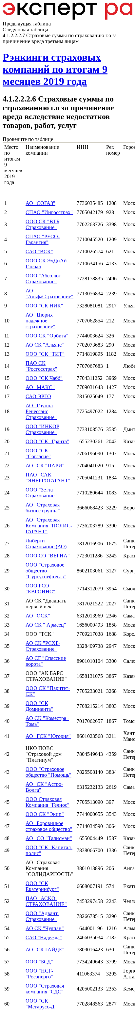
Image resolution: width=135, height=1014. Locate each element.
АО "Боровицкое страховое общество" (49, 826)
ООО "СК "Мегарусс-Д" (41, 1003)
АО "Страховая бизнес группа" (43, 507)
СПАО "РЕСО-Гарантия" (43, 239)
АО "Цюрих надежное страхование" (40, 320)
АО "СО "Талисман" (49, 838)
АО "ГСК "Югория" (48, 736)
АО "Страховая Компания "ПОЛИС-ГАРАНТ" (49, 525)
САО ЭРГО (38, 396)
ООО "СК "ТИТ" (45, 354)
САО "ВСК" (39, 251)
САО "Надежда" (44, 937)
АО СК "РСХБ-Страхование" (43, 646)
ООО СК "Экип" (45, 814)
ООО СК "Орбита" (47, 335)
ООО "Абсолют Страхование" (43, 278)
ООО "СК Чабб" (44, 378)
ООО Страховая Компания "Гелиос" (47, 802)
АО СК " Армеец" (46, 625)
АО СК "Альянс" (45, 345)
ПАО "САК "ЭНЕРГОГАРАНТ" (48, 477)
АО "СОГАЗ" (40, 203)
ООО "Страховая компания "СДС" (45, 988)
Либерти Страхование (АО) (46, 543)
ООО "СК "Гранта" (47, 441)
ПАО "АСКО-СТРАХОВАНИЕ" (46, 901)
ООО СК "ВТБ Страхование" (42, 224)
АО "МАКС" (40, 387)
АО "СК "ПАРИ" (45, 465)
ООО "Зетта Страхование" (41, 492)
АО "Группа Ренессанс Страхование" (41, 411)
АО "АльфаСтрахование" (49, 293)
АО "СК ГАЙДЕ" (45, 949)
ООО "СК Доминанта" (39, 706)
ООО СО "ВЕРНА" (48, 555)
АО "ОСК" (38, 615)
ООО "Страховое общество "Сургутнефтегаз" (46, 570)
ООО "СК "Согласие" (38, 453)
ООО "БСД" (39, 961)
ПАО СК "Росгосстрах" (41, 366)
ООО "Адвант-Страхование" (42, 916)
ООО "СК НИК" (44, 305)
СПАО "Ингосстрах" (49, 212)
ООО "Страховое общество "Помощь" (48, 772)
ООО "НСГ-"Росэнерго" (39, 973)
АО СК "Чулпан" (45, 928)
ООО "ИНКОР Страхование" (42, 429)
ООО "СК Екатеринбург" (42, 886)
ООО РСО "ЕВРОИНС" (40, 588)
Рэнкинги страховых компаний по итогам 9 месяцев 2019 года (55, 69)
